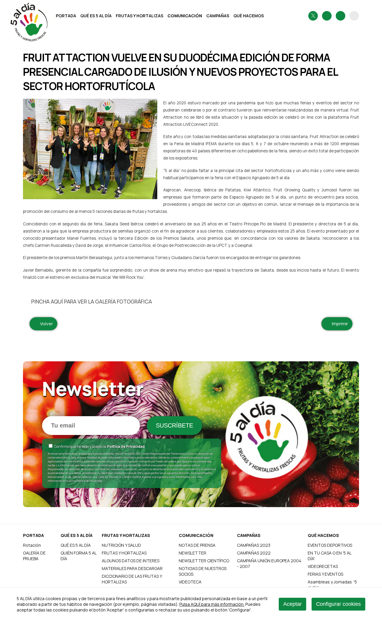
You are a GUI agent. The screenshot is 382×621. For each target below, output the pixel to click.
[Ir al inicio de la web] (38, 28)
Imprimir (338, 323)
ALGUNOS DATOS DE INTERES (130, 560)
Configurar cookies (338, 604)
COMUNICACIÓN (184, 15)
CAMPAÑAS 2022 (254, 553)
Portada (66, 15)
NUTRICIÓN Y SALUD (121, 545)
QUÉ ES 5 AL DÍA (96, 15)
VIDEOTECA (190, 582)
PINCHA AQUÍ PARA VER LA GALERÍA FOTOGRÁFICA (90, 301)
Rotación (32, 545)
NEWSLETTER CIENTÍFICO (204, 560)
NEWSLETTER (192, 553)
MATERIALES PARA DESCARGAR (132, 568)
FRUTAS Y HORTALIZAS (139, 15)
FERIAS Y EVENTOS (325, 574)
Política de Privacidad (126, 446)
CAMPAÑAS (217, 15)
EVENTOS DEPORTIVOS (330, 545)
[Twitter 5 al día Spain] (313, 16)
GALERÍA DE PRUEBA (34, 555)
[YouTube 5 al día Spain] (340, 16)
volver (45, 323)
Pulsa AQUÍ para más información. (211, 604)
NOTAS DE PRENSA (197, 545)
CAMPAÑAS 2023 (253, 545)
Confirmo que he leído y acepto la (99, 446)
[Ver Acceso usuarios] (354, 16)
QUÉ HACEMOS (248, 15)
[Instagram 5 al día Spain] (327, 16)
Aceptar (292, 604)
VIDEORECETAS (323, 566)
